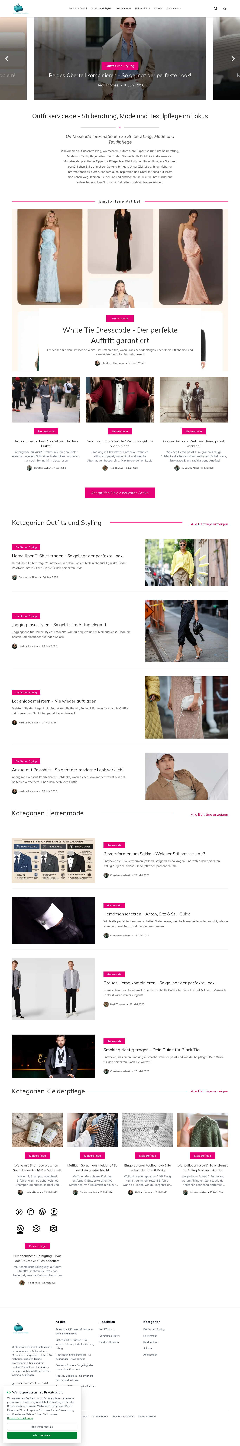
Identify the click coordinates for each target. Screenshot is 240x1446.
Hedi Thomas (107, 1329)
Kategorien (151, 1322)
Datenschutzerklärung (20, 1418)
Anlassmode (174, 8)
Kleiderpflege (142, 8)
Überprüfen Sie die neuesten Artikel (120, 492)
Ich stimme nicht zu (42, 1426)
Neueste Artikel (78, 8)
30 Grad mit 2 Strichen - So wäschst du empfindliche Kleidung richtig (75, 1344)
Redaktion (107, 1322)
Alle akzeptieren (42, 1435)
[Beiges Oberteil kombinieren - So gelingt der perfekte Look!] (120, 58)
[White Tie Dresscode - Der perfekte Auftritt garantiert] (120, 290)
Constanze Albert (109, 1335)
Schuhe (158, 8)
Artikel (61, 1322)
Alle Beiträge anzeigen (209, 524)
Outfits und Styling (101, 8)
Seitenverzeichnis (147, 1416)
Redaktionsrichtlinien (123, 1416)
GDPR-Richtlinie (100, 1416)
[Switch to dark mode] (225, 8)
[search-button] (216, 8)
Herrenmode (123, 8)
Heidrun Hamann (109, 1342)
